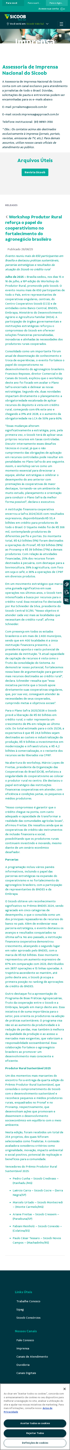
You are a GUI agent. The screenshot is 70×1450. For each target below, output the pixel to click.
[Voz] (66, 592)
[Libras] (66, 584)
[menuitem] (11, 3)
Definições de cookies (35, 1443)
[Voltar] (6, 217)
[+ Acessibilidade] (66, 600)
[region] (35, 1416)
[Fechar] (64, 1389)
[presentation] (13, 3)
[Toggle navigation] (61, 24)
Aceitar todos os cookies (35, 1423)
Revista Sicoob (35, 172)
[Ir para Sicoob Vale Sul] (15, 17)
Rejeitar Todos (35, 1433)
